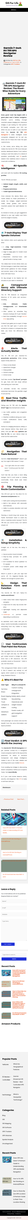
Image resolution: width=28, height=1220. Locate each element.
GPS (20, 779)
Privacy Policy (10, 1214)
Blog (3, 1115)
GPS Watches (7, 1135)
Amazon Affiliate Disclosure (19, 1212)
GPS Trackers (15, 64)
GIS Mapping (6, 1123)
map (16, 431)
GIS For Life (16, 60)
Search (14, 959)
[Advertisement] (14, 26)
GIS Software (6, 1127)
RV (20, 156)
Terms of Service (6, 1212)
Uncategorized (7, 1144)
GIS (3, 1119)
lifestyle (21, 763)
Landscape (6, 614)
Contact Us (18, 1214)
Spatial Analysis (7, 1139)
